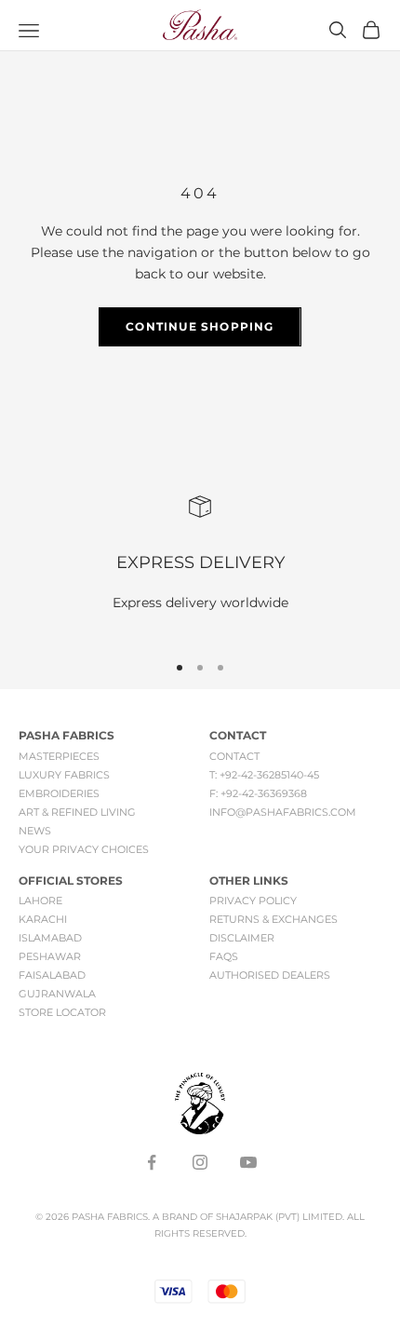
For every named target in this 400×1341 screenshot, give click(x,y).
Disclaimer (241, 937)
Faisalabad (52, 975)
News (35, 830)
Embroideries (59, 793)
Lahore (40, 900)
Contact (234, 756)
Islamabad (50, 937)
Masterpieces (59, 756)
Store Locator (62, 1012)
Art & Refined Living (77, 812)
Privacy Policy (253, 900)
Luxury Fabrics (64, 774)
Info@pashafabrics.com (282, 812)
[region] (200, 565)
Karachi (43, 919)
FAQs (223, 956)
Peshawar (50, 956)
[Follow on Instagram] (200, 1162)
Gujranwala (57, 993)
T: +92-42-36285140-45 (264, 774)
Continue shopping (199, 326)
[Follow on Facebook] (151, 1162)
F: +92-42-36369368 (258, 793)
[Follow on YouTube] (248, 1162)
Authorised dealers (269, 975)
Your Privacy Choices (84, 849)
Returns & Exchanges (273, 919)
